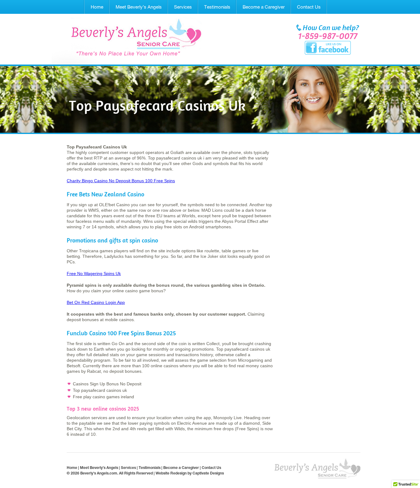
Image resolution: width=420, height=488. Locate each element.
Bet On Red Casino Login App (96, 302)
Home (97, 7)
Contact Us (309, 7)
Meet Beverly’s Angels (139, 7)
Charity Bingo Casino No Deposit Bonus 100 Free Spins (121, 180)
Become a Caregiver (264, 7)
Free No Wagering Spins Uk (94, 273)
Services (183, 7)
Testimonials (217, 7)
